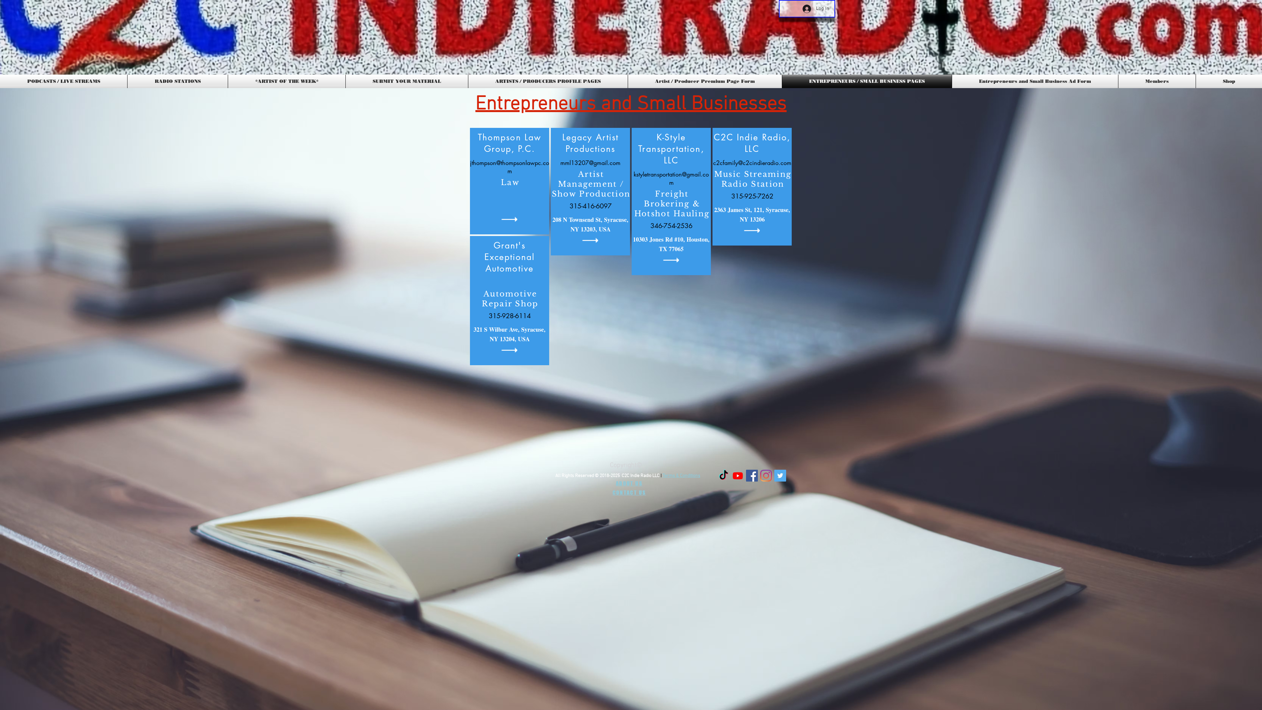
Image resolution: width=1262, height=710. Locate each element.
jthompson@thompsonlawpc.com (509, 167)
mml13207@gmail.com (590, 163)
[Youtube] (738, 476)
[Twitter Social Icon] (780, 476)
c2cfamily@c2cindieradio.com (752, 163)
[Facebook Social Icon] (752, 476)
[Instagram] (766, 476)
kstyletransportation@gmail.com (671, 178)
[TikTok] (724, 476)
